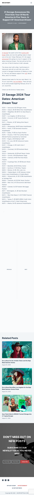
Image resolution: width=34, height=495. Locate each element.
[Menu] (31, 2)
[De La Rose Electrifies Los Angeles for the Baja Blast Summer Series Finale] (17, 376)
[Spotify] (3, 480)
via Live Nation (17, 81)
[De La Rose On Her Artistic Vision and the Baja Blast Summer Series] (17, 349)
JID (26, 73)
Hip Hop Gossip (11, 485)
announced (5, 59)
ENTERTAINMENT (23, 23)
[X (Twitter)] (5, 480)
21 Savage (5, 53)
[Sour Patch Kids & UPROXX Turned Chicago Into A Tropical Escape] (17, 403)
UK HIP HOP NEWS (17, 488)
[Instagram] (8, 480)
